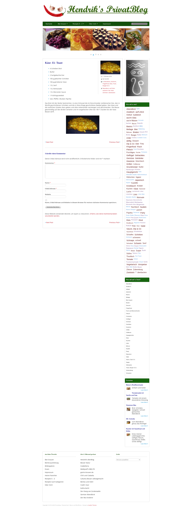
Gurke (141, 167)
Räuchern (128, 354)
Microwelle (129, 204)
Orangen (133, 209)
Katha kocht (84, 488)
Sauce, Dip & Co (133, 229)
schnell (138, 240)
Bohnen (129, 132)
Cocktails (140, 137)
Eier (109, 90)
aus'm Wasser (131, 121)
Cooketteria (84, 466)
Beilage (129, 129)
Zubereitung (138, 269)
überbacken (111, 92)
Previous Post (114, 142)
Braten (136, 132)
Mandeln (128, 197)
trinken (136, 259)
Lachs (128, 192)
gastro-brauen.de (86, 472)
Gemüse (130, 158)
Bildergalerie (49, 466)
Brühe (128, 135)
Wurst (139, 267)
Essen (47, 469)
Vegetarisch (131, 264)
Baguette (140, 123)
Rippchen (137, 223)
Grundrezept (132, 167)
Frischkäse (140, 149)
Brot (146, 132)
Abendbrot (107, 81)
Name (48, 183)
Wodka (135, 267)
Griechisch (140, 161)
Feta (142, 144)
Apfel (138, 109)
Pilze (142, 215)
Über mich (92, 24)
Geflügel (130, 155)
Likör (135, 194)
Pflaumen (137, 215)
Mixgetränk (140, 204)
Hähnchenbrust (142, 174)
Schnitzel (129, 243)
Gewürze (130, 161)
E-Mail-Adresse (51, 189)
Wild (131, 267)
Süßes (129, 253)
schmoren (136, 237)
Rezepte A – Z (78, 24)
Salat (143, 226)
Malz (143, 194)
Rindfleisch (129, 223)
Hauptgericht (132, 172)
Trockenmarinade (132, 262)
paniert (139, 210)
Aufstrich (113, 81)
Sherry (128, 246)
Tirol (136, 256)
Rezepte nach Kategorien (54, 482)
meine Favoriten (51, 475)
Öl (136, 272)
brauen (142, 132)
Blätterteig (142, 129)
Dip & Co (130, 144)
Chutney (134, 137)
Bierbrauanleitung (52, 463)
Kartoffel (134, 183)
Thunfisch (130, 256)
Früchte (138, 152)
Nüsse (128, 209)
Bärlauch (144, 135)
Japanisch (139, 180)
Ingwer (138, 177)
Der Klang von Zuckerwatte (90, 491)
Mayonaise (129, 200)
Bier (136, 129)
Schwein (137, 243)
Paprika (129, 213)
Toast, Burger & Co (131, 367)
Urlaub (141, 262)
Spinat (128, 250)
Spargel (136, 248)
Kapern (128, 182)
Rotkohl (128, 226)
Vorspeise (142, 264)
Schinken (105, 92)
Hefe (140, 172)
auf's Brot (112, 88)
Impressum (107, 24)
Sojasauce (129, 248)
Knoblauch (131, 186)
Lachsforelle (135, 191)
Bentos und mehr (86, 482)
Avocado (141, 120)
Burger (133, 135)
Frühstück (144, 152)
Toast (139, 256)
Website (48, 194)
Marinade (140, 197)
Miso (134, 204)
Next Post (49, 142)
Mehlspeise (139, 202)
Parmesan (136, 212)
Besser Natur (85, 463)
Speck (141, 248)
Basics (129, 126)
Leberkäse (129, 194)
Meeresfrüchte (137, 200)
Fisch (139, 147)
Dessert (135, 141)
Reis (128, 220)
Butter (139, 135)
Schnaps (130, 240)
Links (139, 194)
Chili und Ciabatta (87, 475)
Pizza (146, 215)
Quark (136, 217)
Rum (138, 226)
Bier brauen (62, 24)
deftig (128, 141)
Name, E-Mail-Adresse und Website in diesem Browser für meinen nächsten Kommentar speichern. (81, 202)
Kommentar (50, 163)
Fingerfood (106, 83)
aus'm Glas (131, 118)
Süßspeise (129, 365)
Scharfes (129, 235)
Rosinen (142, 223)
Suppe (138, 251)
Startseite (49, 24)
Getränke (139, 158)
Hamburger (130, 169)
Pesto (128, 215)
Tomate (129, 259)
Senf (144, 243)
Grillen (129, 164)
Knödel (140, 186)
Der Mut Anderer (86, 498)
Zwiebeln (130, 272)
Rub (134, 226)
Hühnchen (130, 177)
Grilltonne (136, 164)
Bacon (134, 123)
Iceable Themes (92, 505)
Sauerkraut (129, 232)
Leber (141, 191)
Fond (135, 149)
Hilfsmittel (129, 174)
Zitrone (129, 269)
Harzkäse (137, 169)
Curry (144, 137)
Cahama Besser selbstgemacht (91, 479)
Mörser (128, 206)
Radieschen (142, 217)
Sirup (132, 246)
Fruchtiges (130, 152)
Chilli (128, 138)
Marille (134, 197)
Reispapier (134, 220)
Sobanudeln (142, 246)
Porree (128, 217)
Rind (141, 220)
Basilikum (136, 126)
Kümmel (142, 189)
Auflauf (129, 115)
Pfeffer (132, 215)
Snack (136, 246)
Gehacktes (140, 155)
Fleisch (129, 149)
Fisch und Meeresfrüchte (133, 311)
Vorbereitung (129, 370)
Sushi (144, 250)
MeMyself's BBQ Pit (87, 469)
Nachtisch (135, 207)
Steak (133, 251)
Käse (111, 83)
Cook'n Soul (84, 485)
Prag (132, 217)
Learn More (144, 390)
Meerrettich (130, 202)
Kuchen (129, 189)
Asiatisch (130, 112)
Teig (139, 253)
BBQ (141, 126)
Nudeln (143, 207)
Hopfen (134, 174)
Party (142, 213)
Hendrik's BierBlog (87, 460)
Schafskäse (138, 231)
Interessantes (130, 180)
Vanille (145, 262)
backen (128, 123)
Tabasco (135, 253)
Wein (127, 267)
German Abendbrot (87, 494)
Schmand (129, 237)
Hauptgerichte (130, 335)
